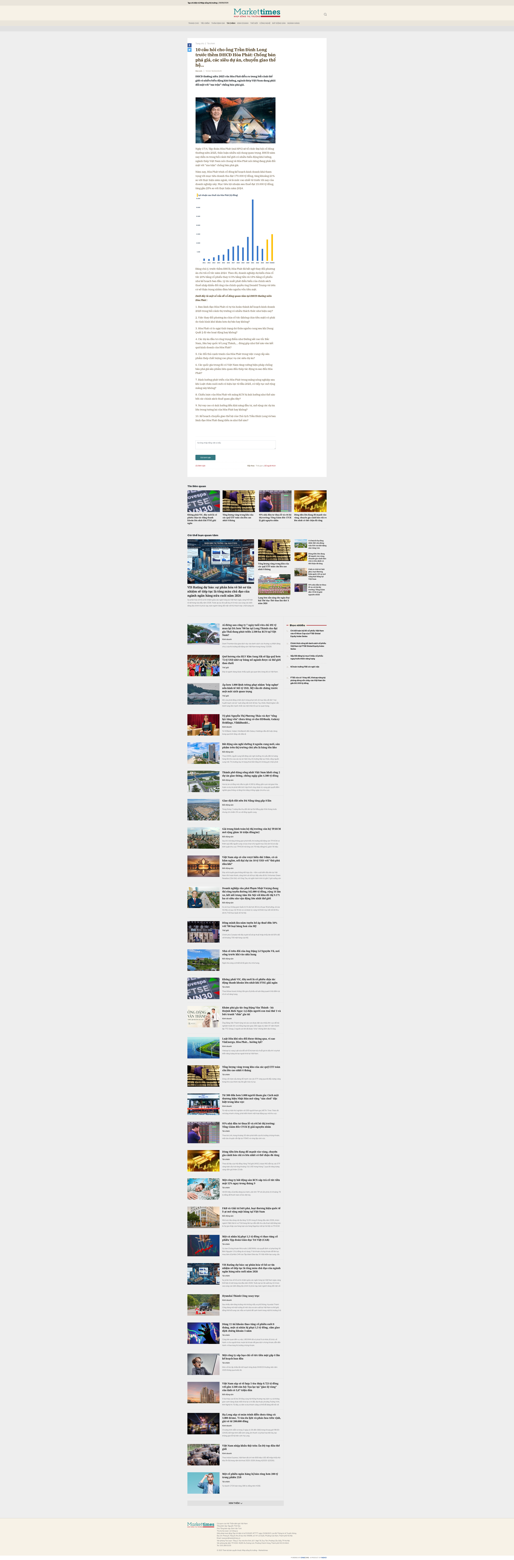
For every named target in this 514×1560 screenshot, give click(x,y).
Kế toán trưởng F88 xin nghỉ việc (304, 667)
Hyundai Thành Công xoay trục (240, 1295)
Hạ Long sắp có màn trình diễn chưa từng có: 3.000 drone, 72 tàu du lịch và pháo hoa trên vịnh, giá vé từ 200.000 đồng (251, 1418)
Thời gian (259, 466)
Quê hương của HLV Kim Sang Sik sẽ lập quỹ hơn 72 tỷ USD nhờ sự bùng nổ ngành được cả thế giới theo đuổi (251, 660)
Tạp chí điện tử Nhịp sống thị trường (202, 3)
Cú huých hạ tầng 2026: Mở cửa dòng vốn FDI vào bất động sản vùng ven (317, 544)
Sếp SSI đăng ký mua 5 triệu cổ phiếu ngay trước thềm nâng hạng (306, 657)
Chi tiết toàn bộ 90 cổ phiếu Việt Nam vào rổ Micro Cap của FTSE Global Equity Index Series (307, 633)
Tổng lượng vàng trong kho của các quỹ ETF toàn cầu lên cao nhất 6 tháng (238, 517)
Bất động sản (279, 23)
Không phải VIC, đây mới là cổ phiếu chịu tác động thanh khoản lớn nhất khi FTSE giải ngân (202, 518)
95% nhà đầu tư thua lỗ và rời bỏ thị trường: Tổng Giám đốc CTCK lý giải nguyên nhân (275, 517)
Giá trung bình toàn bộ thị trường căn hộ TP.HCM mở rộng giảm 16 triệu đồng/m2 (251, 830)
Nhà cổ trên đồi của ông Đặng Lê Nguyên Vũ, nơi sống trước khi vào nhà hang (250, 952)
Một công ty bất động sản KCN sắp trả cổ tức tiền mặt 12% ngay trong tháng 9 (251, 1181)
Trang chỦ (193, 23)
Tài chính (231, 23)
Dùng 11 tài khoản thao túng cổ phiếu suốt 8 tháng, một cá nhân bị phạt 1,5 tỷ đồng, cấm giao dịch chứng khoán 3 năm (251, 1327)
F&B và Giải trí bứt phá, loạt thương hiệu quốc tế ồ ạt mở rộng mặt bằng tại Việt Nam (317, 574)
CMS (305, 1558)
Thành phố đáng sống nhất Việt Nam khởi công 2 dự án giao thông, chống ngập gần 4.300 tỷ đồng (251, 774)
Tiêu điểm (205, 23)
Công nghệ (265, 23)
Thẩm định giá (218, 23)
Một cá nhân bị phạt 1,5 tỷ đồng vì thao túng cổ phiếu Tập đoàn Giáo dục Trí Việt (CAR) (250, 1238)
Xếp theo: (251, 466)
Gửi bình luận (205, 457)
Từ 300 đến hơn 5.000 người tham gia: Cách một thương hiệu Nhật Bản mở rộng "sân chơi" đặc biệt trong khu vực (250, 1098)
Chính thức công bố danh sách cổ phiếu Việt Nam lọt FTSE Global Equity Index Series (308, 646)
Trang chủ (199, 43)
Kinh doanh (242, 23)
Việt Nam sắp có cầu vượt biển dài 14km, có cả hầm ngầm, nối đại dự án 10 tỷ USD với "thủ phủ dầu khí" (251, 860)
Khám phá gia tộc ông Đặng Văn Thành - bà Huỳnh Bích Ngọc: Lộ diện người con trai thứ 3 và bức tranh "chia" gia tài (251, 1011)
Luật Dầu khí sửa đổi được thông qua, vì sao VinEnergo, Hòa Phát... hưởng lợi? (248, 1040)
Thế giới (254, 23)
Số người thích (270, 466)
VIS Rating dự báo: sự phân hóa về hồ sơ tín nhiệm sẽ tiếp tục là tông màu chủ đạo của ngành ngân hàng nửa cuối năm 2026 (219, 591)
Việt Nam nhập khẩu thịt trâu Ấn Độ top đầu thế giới (251, 1447)
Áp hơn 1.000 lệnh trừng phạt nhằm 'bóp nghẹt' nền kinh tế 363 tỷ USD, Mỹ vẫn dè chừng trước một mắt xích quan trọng (250, 688)
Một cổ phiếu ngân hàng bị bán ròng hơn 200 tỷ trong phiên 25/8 (250, 1475)
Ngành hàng (293, 23)
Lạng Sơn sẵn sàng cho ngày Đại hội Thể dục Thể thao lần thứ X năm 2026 (274, 600)
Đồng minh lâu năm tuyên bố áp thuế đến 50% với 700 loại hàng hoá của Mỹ (249, 924)
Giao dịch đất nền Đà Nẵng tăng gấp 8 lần (246, 800)
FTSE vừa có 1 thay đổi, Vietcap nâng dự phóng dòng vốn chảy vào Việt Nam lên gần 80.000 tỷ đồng (308, 680)
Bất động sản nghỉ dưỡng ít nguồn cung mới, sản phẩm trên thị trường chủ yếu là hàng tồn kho (251, 745)
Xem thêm (234, 1503)
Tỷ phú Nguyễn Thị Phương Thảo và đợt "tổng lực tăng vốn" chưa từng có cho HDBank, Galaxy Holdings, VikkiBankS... (250, 719)
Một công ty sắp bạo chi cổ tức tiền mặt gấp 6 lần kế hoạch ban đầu (251, 1357)
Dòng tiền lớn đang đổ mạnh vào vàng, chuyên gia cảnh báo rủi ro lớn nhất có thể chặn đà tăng (310, 517)
